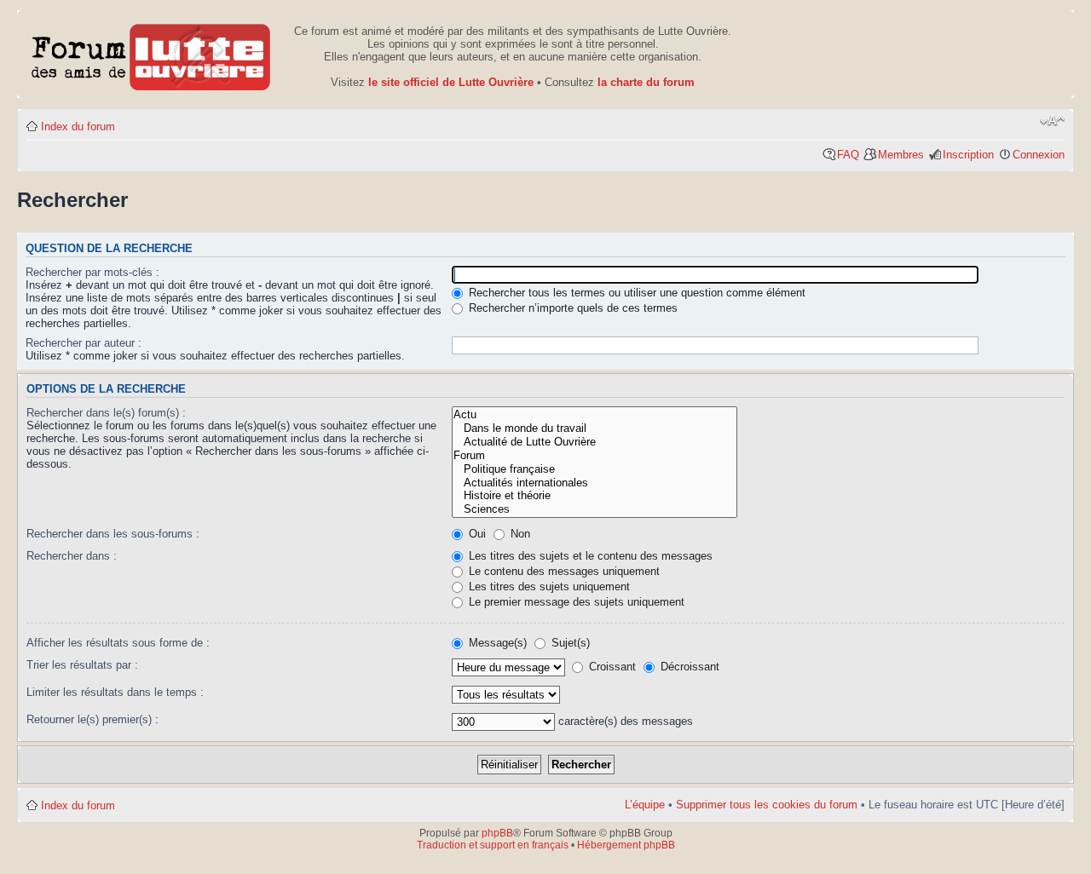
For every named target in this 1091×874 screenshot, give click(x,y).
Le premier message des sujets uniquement (574, 601)
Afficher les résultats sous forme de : (118, 642)
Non (518, 533)
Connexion (1039, 154)
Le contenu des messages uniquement (562, 571)
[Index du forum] (151, 54)
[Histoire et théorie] (594, 496)
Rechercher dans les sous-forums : (112, 533)
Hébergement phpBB (626, 845)
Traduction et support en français (493, 845)
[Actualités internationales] (594, 483)
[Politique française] (594, 469)
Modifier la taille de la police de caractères (1052, 121)
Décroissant (688, 666)
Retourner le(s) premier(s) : (92, 719)
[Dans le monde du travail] (594, 428)
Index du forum (78, 126)
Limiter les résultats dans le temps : (115, 692)
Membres (901, 154)
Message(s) (497, 642)
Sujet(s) (569, 642)
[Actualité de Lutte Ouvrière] (594, 442)
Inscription (968, 154)
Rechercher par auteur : (83, 342)
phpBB (497, 833)
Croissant (611, 666)
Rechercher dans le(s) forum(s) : (106, 412)
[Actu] (594, 415)
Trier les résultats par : (82, 664)
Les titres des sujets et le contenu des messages (589, 555)
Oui (475, 533)
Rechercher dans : (71, 555)
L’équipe (645, 804)
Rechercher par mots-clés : (92, 272)
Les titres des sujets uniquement (547, 586)
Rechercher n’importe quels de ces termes (571, 308)
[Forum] (594, 456)
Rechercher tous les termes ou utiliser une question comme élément (635, 292)
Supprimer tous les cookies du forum (766, 804)
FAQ (848, 154)
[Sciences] (594, 509)
